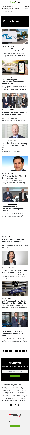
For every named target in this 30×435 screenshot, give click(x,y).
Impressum (4, 431)
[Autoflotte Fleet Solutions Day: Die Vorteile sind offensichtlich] (15, 100)
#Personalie (11, 173)
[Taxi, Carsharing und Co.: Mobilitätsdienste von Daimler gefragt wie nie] (15, 67)
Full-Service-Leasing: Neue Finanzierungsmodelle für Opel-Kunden (14, 334)
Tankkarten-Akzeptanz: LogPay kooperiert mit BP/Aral (14, 50)
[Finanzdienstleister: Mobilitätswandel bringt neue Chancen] (15, 194)
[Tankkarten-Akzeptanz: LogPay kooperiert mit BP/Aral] (15, 36)
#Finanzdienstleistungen (14, 329)
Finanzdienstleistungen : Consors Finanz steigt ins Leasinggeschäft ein (14, 145)
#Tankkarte (11, 46)
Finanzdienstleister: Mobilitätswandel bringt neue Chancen (13, 209)
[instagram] (15, 404)
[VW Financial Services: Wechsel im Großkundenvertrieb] (15, 163)
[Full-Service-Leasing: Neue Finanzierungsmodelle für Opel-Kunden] (15, 319)
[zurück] (3, 351)
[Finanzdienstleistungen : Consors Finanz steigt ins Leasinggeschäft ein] (15, 131)
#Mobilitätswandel (12, 204)
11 (23, 351)
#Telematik (11, 109)
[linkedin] (19, 404)
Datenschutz (14, 431)
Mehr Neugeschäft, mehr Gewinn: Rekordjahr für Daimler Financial (14, 302)
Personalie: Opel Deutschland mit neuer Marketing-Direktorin (14, 271)
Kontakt (20, 422)
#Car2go (10, 77)
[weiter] (26, 351)
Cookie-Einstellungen (23, 431)
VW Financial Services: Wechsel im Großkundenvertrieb (15, 177)
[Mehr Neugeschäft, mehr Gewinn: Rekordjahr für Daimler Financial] (15, 288)
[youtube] (11, 404)
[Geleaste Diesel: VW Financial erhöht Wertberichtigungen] (15, 227)
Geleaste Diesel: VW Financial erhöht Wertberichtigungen (13, 240)
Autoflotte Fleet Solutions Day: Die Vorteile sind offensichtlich (14, 113)
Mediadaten (11, 422)
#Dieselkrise (11, 236)
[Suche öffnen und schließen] (23, 2)
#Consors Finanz (12, 140)
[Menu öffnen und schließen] (3, 2)
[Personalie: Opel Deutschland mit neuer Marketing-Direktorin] (15, 258)
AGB (9, 431)
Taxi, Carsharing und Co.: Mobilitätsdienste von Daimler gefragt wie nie (13, 82)
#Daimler (10, 298)
